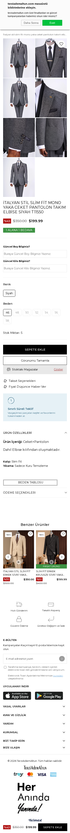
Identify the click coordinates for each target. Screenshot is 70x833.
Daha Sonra (31, 22)
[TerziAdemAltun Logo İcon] (35, 767)
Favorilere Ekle (30, 533)
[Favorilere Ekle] (61, 44)
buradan (58, 675)
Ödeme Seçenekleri (19, 492)
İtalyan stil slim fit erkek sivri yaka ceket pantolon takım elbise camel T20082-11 (16, 573)
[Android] (49, 696)
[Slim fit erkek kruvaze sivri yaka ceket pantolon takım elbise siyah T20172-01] (51, 549)
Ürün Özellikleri (17, 433)
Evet (52, 22)
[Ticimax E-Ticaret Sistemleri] (35, 821)
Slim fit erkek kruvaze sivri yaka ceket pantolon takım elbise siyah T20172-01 (49, 573)
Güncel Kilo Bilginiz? (16, 261)
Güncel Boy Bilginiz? (16, 246)
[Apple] (17, 696)
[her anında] (35, 797)
